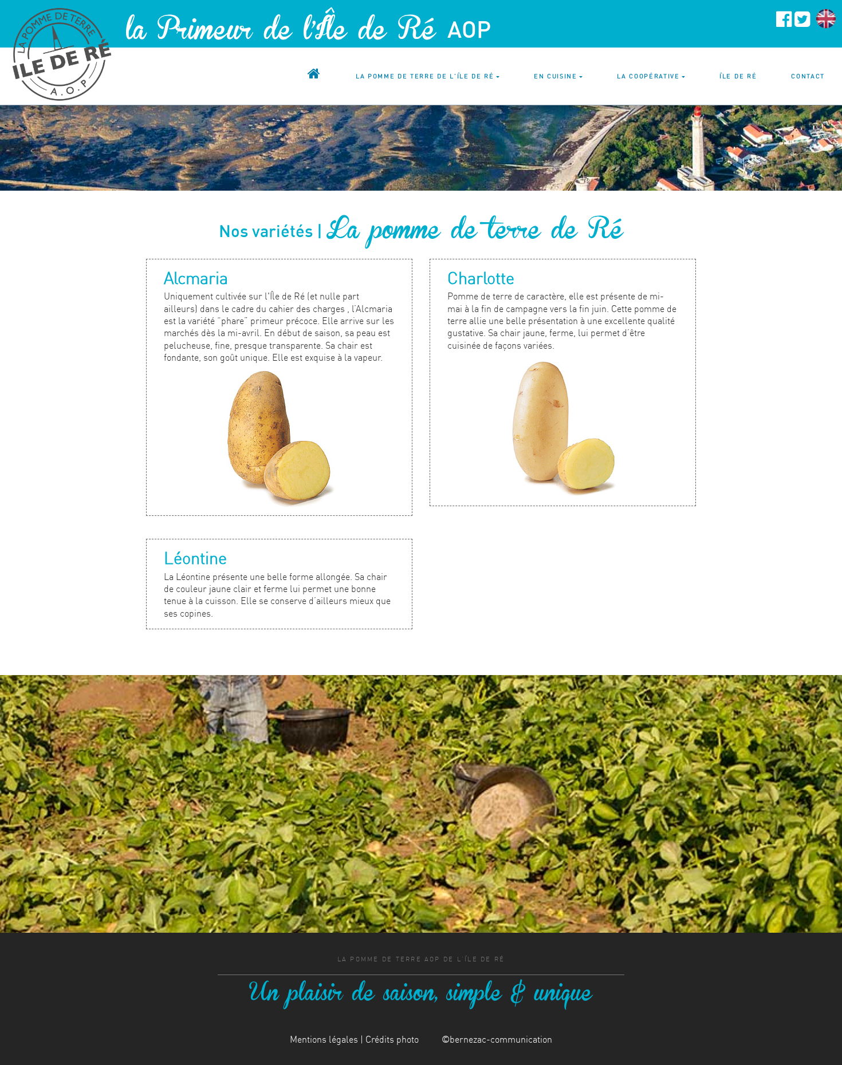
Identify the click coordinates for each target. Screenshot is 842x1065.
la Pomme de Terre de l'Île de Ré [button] (425, 76)
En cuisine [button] (555, 76)
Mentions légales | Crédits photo (354, 1039)
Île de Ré (738, 76)
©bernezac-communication (497, 1039)
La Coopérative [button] (648, 76)
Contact (808, 76)
